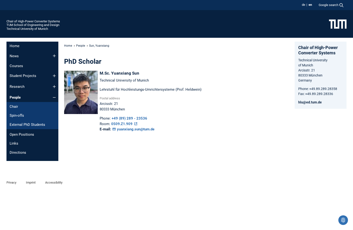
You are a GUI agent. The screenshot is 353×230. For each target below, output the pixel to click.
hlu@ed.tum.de (310, 102)
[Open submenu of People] (54, 97)
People (15, 97)
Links (14, 143)
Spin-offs (17, 115)
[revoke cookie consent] (343, 220)
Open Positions (22, 134)
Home (14, 46)
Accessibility (53, 182)
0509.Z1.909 (122, 124)
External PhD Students (27, 124)
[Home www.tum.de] (338, 24)
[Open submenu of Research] (54, 86)
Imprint (31, 182)
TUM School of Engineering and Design (32, 25)
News (14, 56)
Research (17, 86)
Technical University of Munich (27, 29)
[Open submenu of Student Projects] (54, 76)
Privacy (11, 182)
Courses (16, 66)
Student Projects (23, 76)
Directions (18, 152)
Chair (14, 106)
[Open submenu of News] (54, 56)
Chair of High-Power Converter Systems (33, 21)
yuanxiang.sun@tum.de (135, 129)
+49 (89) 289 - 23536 (129, 118)
